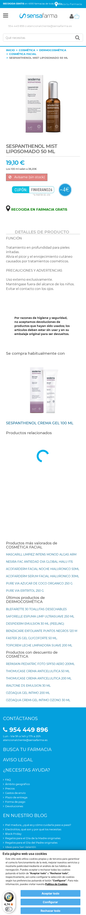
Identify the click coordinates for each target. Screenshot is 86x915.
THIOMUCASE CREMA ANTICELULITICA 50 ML (38, 671)
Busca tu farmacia (27, 749)
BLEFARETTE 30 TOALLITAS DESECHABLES (36, 609)
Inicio (10, 50)
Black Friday (13, 833)
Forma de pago (15, 801)
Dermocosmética (52, 50)
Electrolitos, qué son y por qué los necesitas (33, 829)
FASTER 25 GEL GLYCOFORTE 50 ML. (31, 638)
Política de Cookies (56, 884)
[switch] (8, 909)
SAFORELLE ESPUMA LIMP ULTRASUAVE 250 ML (40, 616)
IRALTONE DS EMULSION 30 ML (28, 685)
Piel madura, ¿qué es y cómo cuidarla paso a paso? (38, 824)
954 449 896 (16, 26)
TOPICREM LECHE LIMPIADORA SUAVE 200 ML (39, 645)
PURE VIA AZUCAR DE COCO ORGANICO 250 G (39, 583)
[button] (5, 16)
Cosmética (27, 50)
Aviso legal (18, 759)
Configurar (50, 902)
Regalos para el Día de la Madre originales (32, 838)
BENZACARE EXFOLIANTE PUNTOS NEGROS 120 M (41, 631)
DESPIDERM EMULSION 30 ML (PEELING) (35, 623)
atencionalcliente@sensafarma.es (49, 26)
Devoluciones (14, 806)
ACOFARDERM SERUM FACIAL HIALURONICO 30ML (42, 576)
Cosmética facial (22, 54)
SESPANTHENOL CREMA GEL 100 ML (39, 423)
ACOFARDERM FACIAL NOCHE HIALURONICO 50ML (42, 569)
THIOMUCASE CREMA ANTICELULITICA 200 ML (38, 678)
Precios (10, 788)
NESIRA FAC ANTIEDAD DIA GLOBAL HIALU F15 (39, 562)
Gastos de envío (15, 792)
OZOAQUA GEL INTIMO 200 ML (28, 693)
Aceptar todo (50, 893)
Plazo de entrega (16, 797)
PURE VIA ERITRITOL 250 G (25, 590)
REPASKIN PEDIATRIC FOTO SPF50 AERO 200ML (40, 664)
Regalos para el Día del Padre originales (31, 842)
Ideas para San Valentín (20, 847)
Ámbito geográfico (17, 784)
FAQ (8, 779)
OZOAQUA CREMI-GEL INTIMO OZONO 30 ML (38, 700)
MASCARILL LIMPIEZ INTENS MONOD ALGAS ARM (41, 554)
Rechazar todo (50, 910)
